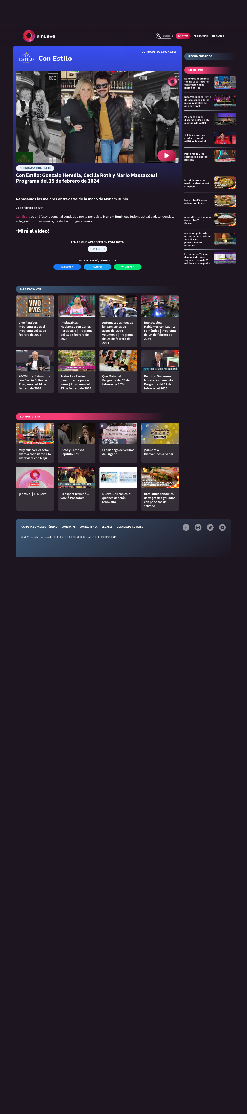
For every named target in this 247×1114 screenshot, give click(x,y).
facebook (67, 267)
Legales (107, 526)
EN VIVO (183, 35)
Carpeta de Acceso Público (39, 526)
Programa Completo (35, 168)
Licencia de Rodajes (129, 526)
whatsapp (127, 267)
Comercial (68, 526)
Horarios (218, 36)
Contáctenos (88, 526)
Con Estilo (23, 216)
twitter (97, 267)
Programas (201, 36)
